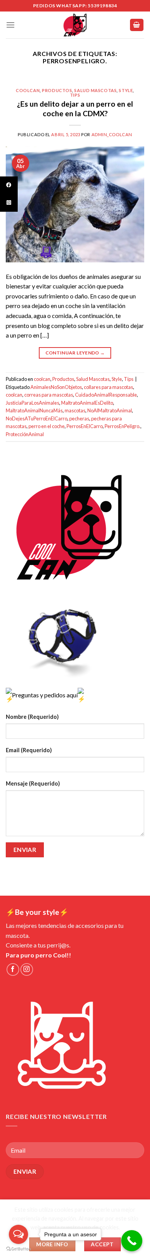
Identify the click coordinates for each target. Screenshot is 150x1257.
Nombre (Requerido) (32, 716)
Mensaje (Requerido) (33, 783)
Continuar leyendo (75, 353)
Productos (57, 90)
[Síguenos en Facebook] (13, 969)
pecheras (79, 418)
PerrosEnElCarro (85, 426)
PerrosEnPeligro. (122, 426)
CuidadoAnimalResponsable (106, 395)
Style (126, 90)
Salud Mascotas (95, 90)
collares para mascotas (108, 387)
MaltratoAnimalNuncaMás (34, 410)
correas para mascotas (48, 395)
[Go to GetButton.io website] (18, 1249)
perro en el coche (46, 426)
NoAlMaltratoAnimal (109, 410)
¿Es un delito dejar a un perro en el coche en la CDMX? (75, 108)
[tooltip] (9, 185)
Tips (75, 94)
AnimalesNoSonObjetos (56, 387)
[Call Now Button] (131, 1240)
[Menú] (10, 24)
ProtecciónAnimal (25, 434)
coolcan (28, 90)
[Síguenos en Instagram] (26, 969)
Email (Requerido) (29, 750)
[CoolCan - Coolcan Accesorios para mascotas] (75, 25)
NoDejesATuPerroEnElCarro (36, 418)
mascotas (75, 410)
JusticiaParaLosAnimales (32, 403)
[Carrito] (137, 25)
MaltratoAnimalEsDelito (87, 403)
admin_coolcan (112, 134)
